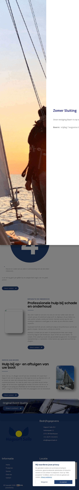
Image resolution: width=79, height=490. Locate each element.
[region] (54, 473)
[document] (39, 245)
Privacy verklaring (46, 477)
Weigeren (44, 482)
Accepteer (63, 482)
